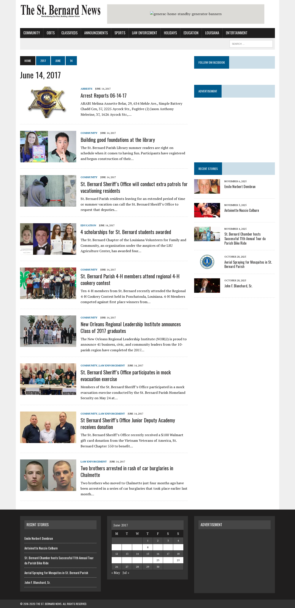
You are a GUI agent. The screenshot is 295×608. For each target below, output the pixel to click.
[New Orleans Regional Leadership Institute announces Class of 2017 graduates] (48, 344)
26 (116, 566)
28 (137, 566)
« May (115, 572)
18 (178, 553)
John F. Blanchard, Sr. (238, 285)
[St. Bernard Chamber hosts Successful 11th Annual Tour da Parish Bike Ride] (207, 238)
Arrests (86, 88)
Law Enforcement (144, 32)
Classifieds (69, 32)
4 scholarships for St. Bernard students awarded (126, 232)
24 (168, 560)
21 (137, 560)
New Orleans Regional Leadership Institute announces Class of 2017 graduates (131, 327)
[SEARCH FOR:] (251, 43)
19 (116, 560)
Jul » (126, 572)
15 (147, 553)
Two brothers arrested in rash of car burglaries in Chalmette (127, 471)
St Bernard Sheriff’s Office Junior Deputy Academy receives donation (128, 423)
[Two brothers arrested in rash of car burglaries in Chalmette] (48, 488)
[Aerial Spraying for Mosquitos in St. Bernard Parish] (207, 266)
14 (137, 553)
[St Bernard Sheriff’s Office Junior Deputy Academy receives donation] (48, 440)
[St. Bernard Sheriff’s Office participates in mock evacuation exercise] (48, 392)
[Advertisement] (234, 560)
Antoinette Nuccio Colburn (241, 210)
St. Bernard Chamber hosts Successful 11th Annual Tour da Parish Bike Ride (245, 238)
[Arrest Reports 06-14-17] (48, 115)
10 (168, 547)
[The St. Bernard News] (60, 11)
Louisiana (212, 32)
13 (127, 553)
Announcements (96, 32)
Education (191, 32)
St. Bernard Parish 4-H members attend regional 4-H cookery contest (130, 279)
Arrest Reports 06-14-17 (104, 95)
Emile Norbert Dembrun (239, 186)
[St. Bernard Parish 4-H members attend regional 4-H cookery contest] (48, 296)
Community (31, 32)
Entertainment (236, 32)
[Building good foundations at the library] (48, 159)
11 (178, 547)
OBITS (51, 32)
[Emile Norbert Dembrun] (207, 190)
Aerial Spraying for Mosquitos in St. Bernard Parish (248, 264)
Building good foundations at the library (118, 139)
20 (127, 560)
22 (147, 560)
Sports (119, 32)
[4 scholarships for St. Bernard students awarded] (48, 251)
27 (127, 566)
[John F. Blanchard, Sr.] (207, 290)
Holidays (170, 32)
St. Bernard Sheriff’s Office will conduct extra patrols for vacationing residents (134, 187)
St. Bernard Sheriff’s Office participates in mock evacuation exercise (126, 375)
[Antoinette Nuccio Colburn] (207, 214)
